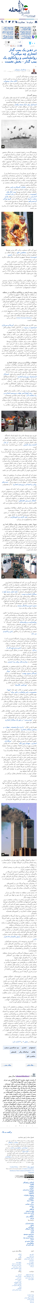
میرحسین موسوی (29, 1234)
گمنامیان (19, 1288)
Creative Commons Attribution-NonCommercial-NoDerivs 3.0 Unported (22, 1170)
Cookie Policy (14, 1167)
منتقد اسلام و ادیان (16, 1289)
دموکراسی (25, 1148)
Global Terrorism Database (24, 318)
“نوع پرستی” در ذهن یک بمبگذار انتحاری (19, 720)
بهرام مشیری (30, 1294)
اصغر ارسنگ (18, 1276)
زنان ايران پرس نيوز (16, 1265)
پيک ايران (31, 1256)
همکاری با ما (20, 22)
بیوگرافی (31, 1191)
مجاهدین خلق (21, 252)
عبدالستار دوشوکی (20, 69)
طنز (33, 1207)
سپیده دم (31, 1262)
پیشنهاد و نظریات (29, 1195)
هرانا (20, 1269)
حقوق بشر (18, 1262)
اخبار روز (32, 1254)
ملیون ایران (31, 1279)
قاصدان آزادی (30, 1299)
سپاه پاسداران (29, 1223)
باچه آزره (19, 1277)
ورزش (32, 1218)
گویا (20, 1256)
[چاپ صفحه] (9, 42)
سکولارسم (18, 1148)
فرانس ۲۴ (31, 1265)
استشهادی (32, 1047)
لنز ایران (32, 1300)
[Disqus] (19, 1099)
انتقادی (32, 1188)
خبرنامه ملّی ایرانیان (29, 1259)
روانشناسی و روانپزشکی (28, 622)
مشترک (11, 21)
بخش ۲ (25, 1042)
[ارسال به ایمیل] (6, 42)
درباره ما (30, 22)
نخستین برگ (36, 21)
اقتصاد (32, 1184)
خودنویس (31, 1260)
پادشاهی (31, 1193)
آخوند (32, 1230)
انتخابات (31, 1186)
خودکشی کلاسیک (21, 685)
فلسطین (13, 1052)
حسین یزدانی (18, 1279)
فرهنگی (10, 1142)
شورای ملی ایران (29, 1277)
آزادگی (19, 1254)
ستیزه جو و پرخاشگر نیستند (27, 606)
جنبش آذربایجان (30, 1257)
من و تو (32, 1302)
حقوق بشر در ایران (16, 1263)
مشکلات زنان (30, 1216)
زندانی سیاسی (29, 1204)
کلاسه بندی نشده (29, 1213)
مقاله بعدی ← (7, 1065)
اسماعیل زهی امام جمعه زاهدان (25, 104)
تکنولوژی (31, 1198)
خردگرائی (31, 1227)
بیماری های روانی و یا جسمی (17, 662)
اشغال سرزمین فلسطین (27, 501)
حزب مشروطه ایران (29, 1276)
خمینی (32, 1239)
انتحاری (24, 1047)
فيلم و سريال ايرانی (29, 1297)
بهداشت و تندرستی (28, 1190)
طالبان (33, 1052)
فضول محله (19, 8)
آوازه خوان (25, 1151)
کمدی (32, 1215)
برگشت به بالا (7, 1132)
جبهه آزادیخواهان (30, 1274)
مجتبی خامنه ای (29, 1241)
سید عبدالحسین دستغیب (11, 1047)
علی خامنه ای (30, 1245)
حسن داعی (31, 1296)
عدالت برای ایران (17, 1266)
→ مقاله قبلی (31, 1065)
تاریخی (32, 1197)
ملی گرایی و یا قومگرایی (18, 517)
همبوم (19, 1257)
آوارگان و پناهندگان (28, 1182)
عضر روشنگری (17, 1282)
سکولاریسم (30, 1243)
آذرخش (19, 1274)
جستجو (2, 21)
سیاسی (16, 1142)
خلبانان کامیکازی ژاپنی (18, 187)
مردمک (32, 1266)
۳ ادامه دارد (17, 1042)
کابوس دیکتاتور (17, 1283)
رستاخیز (19, 1280)
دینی (32, 1202)
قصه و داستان (30, 1211)
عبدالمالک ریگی (24, 1052)
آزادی (12, 1148)
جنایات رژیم (30, 1200)
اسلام (32, 1225)
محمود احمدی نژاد (28, 1238)
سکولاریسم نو (30, 1263)
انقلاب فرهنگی (29, 1229)
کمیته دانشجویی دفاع (16, 1268)
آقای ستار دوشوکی (10, 81)
